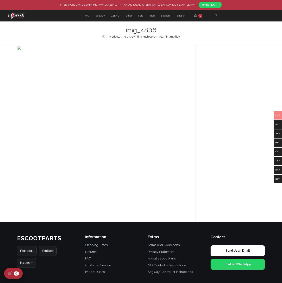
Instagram (26, 262)
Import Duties (95, 272)
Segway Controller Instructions (170, 272)
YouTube (47, 250)
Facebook (26, 250)
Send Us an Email (238, 250)
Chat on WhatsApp (237, 264)
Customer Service (98, 265)
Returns (90, 252)
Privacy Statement (161, 252)
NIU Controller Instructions (167, 265)
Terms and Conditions (164, 245)
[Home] (103, 36)
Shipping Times (96, 245)
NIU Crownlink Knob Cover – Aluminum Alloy (152, 36)
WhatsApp (210, 4)
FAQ (88, 258)
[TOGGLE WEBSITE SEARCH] (216, 16)
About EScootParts (162, 258)
